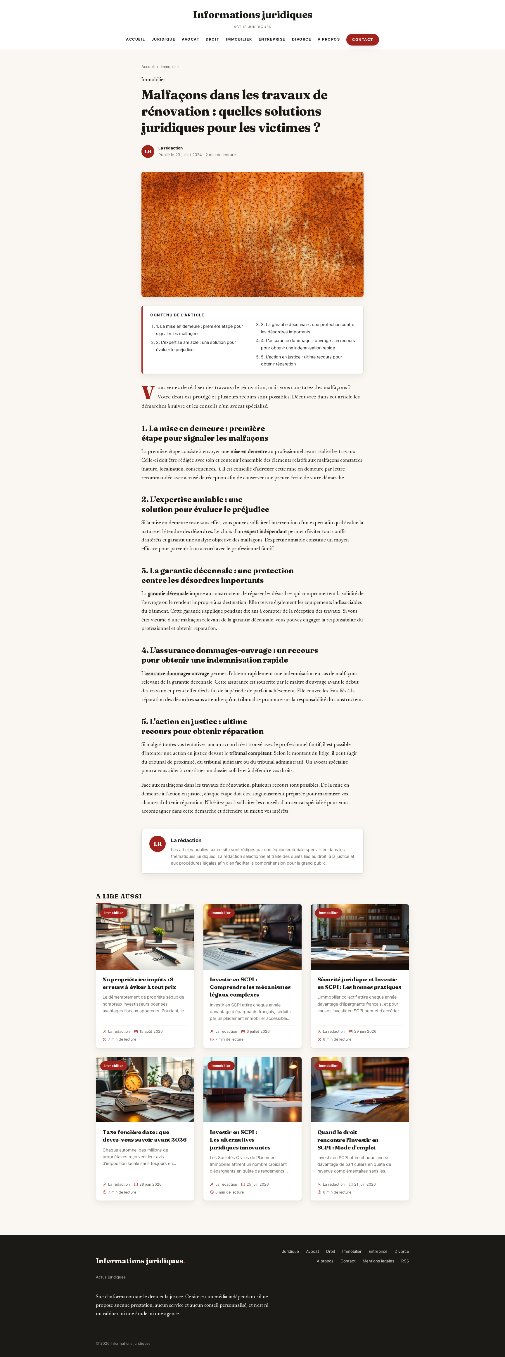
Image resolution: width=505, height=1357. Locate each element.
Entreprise (272, 39)
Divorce (302, 39)
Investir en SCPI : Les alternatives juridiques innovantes (240, 1139)
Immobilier (239, 39)
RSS (405, 1261)
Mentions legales (378, 1261)
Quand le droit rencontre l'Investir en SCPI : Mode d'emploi (348, 1139)
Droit (212, 39)
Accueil (135, 39)
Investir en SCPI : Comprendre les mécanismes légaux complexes (250, 987)
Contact (362, 39)
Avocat (190, 39)
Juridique (164, 39)
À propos (329, 39)
